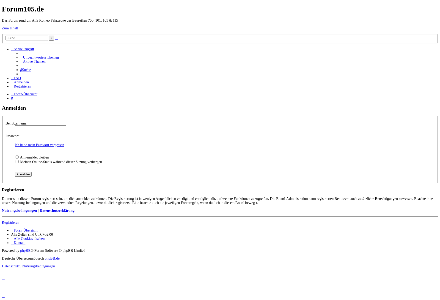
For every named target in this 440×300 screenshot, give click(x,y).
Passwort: (12, 136)
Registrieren (10, 222)
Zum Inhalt (10, 28)
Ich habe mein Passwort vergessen (39, 145)
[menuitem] (39, 57)
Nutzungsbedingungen (19, 210)
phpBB (25, 250)
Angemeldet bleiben (34, 157)
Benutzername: (16, 123)
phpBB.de (52, 258)
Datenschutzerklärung (57, 210)
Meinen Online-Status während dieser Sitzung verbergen (60, 162)
